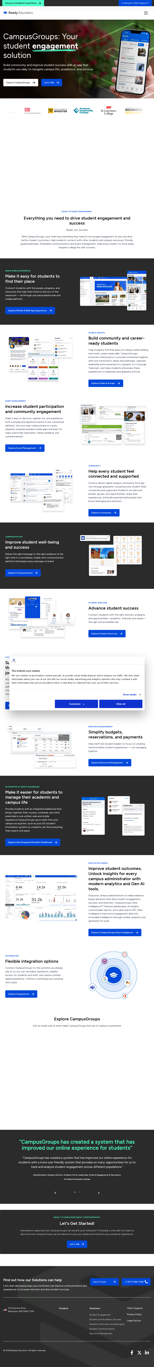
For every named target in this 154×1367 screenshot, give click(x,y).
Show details (130, 694)
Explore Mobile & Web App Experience (27, 310)
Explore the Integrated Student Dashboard (30, 842)
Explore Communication (20, 573)
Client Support (135, 1308)
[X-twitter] (139, 1352)
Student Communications (102, 1329)
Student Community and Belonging (106, 1324)
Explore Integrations (18, 994)
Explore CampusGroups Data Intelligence (112, 932)
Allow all (120, 704)
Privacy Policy (134, 1314)
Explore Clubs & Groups (103, 383)
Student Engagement (100, 1315)
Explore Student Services (104, 633)
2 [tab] (79, 1192)
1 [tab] (74, 1192)
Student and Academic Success (105, 1319)
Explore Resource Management (107, 762)
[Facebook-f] (132, 1352)
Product (63, 1308)
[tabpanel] (77, 1160)
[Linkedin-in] (147, 1352)
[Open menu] (146, 13)
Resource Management (100, 1333)
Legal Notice (134, 1320)
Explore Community (101, 512)
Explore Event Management (22, 448)
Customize (74, 704)
